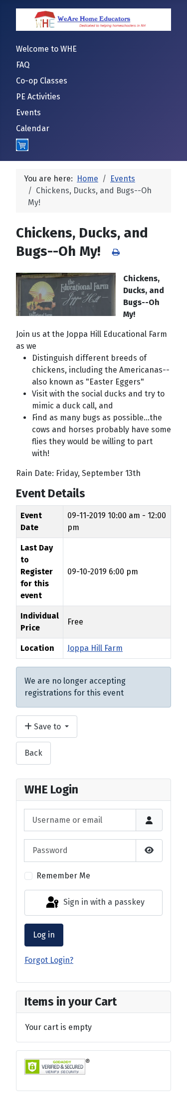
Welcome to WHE (46, 49)
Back (33, 753)
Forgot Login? (48, 960)
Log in (44, 935)
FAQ (22, 65)
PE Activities (38, 96)
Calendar (32, 128)
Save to (47, 726)
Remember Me (63, 875)
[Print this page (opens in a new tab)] (116, 252)
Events (28, 112)
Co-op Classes (41, 80)
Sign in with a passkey (103, 902)
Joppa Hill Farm (95, 648)
